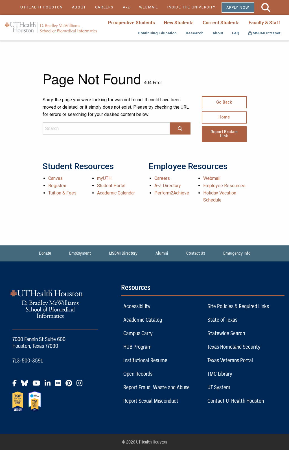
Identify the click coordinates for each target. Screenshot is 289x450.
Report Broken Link (224, 133)
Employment (80, 253)
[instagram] (81, 385)
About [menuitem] (218, 33)
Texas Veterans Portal (230, 360)
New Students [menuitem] (179, 22)
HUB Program (137, 347)
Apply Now (237, 7)
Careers (162, 178)
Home (224, 117)
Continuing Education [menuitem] (157, 33)
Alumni (162, 253)
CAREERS (104, 7)
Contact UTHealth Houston (235, 401)
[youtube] (37, 385)
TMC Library (219, 374)
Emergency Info (236, 253)
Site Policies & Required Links (238, 306)
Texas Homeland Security (233, 347)
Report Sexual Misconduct (150, 401)
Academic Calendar (116, 193)
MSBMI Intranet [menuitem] (266, 33)
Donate (45, 253)
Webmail (211, 178)
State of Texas (222, 320)
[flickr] (59, 385)
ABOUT (79, 7)
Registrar (57, 185)
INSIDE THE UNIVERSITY (194, 7)
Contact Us (195, 253)
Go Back (224, 102)
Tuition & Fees (62, 193)
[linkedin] (49, 385)
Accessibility (136, 306)
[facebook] (16, 385)
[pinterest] (70, 385)
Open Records (137, 374)
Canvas (55, 178)
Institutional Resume (145, 360)
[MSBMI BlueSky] (26, 385)
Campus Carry (138, 333)
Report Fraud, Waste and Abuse (156, 387)
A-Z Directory (167, 185)
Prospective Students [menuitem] (131, 22)
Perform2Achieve (171, 193)
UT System (218, 387)
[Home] (51, 27)
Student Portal (111, 185)
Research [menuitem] (194, 33)
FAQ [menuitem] (235, 33)
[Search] (180, 129)
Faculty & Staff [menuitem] (264, 22)
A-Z (126, 7)
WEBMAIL (148, 7)
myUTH (104, 178)
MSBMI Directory (123, 253)
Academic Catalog (142, 320)
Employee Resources (224, 185)
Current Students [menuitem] (221, 22)
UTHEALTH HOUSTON (41, 7)
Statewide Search (226, 333)
